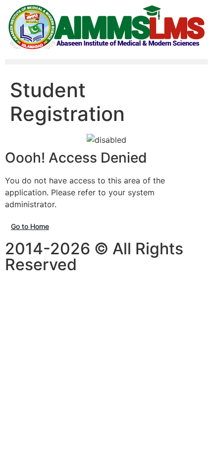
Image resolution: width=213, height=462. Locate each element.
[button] (106, 61)
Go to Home (30, 226)
